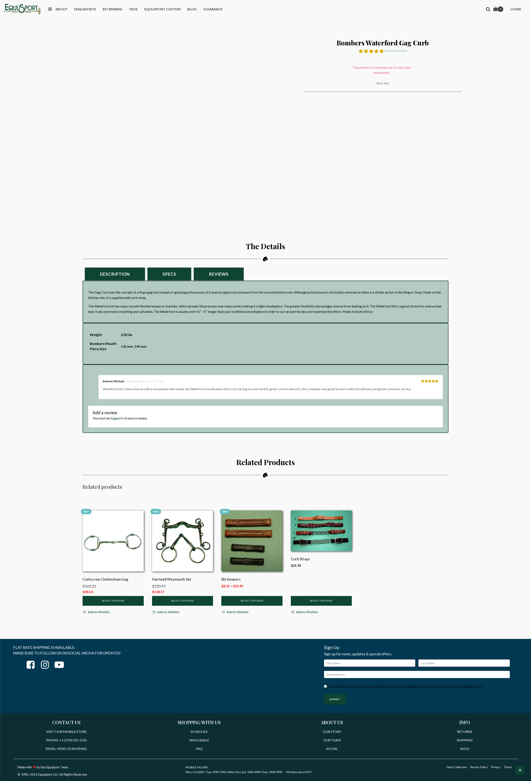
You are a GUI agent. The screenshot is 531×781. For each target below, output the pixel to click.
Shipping (465, 740)
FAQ (199, 749)
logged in (117, 418)
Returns (464, 731)
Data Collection (457, 767)
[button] (96, 612)
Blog (464, 749)
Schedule (199, 731)
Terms (508, 767)
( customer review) (395, 50)
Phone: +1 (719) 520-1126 (66, 740)
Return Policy (479, 767)
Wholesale (199, 740)
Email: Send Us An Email (66, 749)
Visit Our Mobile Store (66, 731)
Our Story (332, 731)
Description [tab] (115, 274)
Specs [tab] (169, 274)
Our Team (332, 740)
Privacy (495, 767)
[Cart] (498, 9)
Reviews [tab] (219, 274)
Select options (113, 600)
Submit (335, 699)
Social (332, 749)
